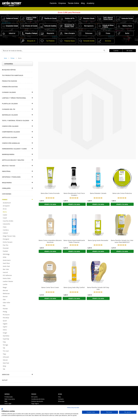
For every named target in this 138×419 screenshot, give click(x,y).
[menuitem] (9, 70)
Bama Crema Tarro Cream (50, 287)
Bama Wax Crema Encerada (50, 193)
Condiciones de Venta (37, 399)
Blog (83, 3)
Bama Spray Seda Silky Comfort (74, 287)
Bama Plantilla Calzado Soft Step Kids (98, 288)
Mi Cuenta (34, 397)
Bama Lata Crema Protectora (122, 193)
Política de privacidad (73, 407)
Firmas (13, 58)
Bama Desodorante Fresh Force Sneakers (74, 194)
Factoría (53, 3)
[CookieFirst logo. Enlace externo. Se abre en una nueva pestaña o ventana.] (2, 409)
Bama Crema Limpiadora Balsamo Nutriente (50, 241)
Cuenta (115, 51)
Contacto (61, 399)
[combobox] (54, 50)
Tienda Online (73, 3)
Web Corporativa (10, 399)
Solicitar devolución (37, 401)
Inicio (5, 58)
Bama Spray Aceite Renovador (98, 240)
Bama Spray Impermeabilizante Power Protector (74, 241)
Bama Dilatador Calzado (98, 193)
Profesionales (9, 397)
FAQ (59, 397)
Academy (90, 3)
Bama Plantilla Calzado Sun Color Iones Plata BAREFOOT (122, 241)
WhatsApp (61, 401)
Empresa (62, 3)
